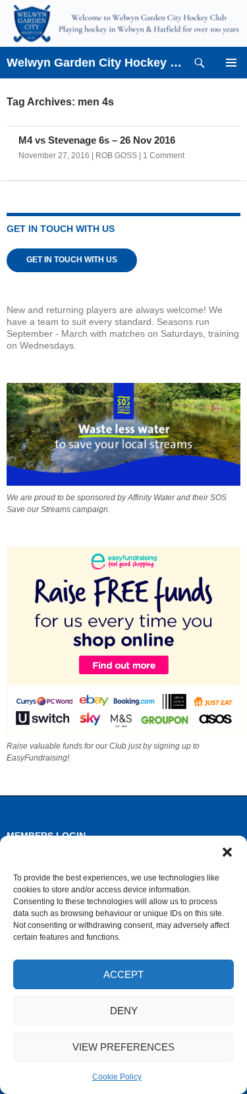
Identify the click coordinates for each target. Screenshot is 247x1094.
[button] (227, 852)
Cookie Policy (117, 1076)
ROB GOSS (116, 155)
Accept (123, 974)
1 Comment (163, 155)
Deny (124, 1010)
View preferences (123, 1046)
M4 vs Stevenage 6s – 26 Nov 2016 (96, 140)
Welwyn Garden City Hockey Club (95, 62)
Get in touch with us (71, 259)
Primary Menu (231, 62)
